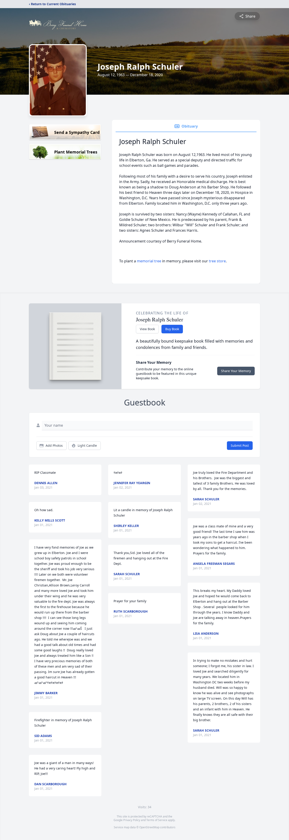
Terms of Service (156, 820)
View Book (147, 329)
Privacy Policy (131, 820)
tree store (217, 261)
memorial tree (149, 261)
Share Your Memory (236, 371)
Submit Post (240, 445)
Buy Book (172, 329)
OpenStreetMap (149, 827)
